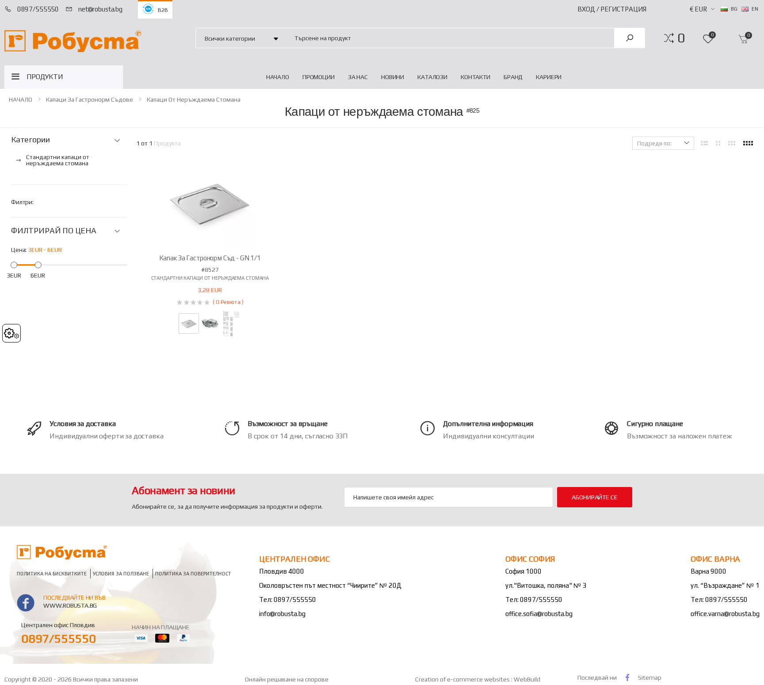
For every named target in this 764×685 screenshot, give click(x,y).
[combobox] (449, 37)
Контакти (475, 76)
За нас (358, 76)
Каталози (432, 76)
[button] (681, 38)
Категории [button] (30, 139)
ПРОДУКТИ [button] (45, 76)
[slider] (14, 264)
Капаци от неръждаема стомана (194, 99)
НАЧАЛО (277, 76)
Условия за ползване (121, 573)
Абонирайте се (594, 497)
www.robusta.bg (70, 605)
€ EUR (698, 9)
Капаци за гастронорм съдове (89, 99)
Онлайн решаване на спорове (287, 679)
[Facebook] (627, 677)
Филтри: (22, 202)
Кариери (549, 76)
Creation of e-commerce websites (463, 679)
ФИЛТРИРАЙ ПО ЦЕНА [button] (53, 230)
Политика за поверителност (193, 573)
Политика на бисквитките (52, 573)
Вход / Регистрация (611, 9)
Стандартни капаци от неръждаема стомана (210, 278)
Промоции (318, 76)
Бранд (513, 76)
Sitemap (649, 677)
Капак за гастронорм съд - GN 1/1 (210, 258)
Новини (392, 76)
